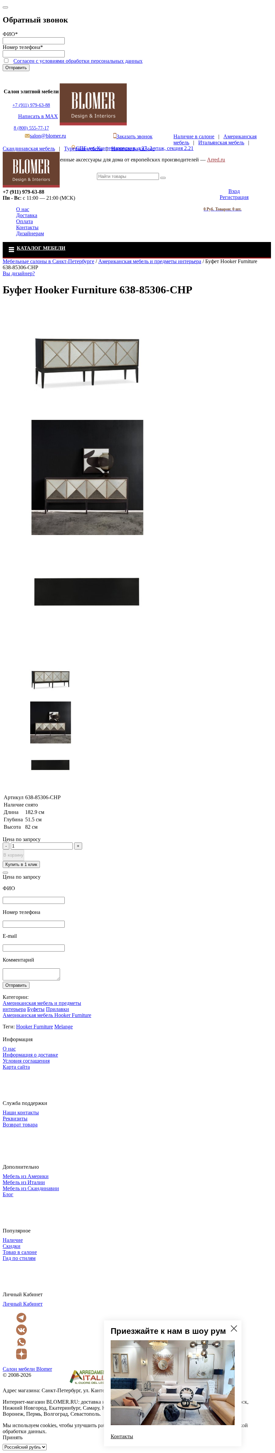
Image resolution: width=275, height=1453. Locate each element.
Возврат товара (20, 1124)
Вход (234, 191)
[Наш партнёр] (90, 1384)
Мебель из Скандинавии (31, 1188)
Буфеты (36, 1009)
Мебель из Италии (24, 1182)
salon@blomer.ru (48, 136)
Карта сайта (16, 1067)
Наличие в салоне (193, 136)
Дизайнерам (30, 233)
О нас (22, 209)
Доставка (26, 215)
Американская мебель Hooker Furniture (47, 1015)
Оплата (24, 221)
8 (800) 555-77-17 (31, 128)
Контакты (27, 227)
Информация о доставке (30, 1055)
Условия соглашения (26, 1061)
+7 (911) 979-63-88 (31, 105)
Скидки (11, 1246)
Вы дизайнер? (19, 273)
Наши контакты (21, 1112)
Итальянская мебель (221, 142)
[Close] (5, 7)
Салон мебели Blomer (27, 1369)
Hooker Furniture (34, 1026)
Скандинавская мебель (29, 148)
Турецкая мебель (83, 148)
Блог (8, 1194)
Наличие (13, 1240)
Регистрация (234, 197)
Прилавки (57, 1009)
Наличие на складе (133, 148)
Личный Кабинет (23, 1304)
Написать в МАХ (38, 116)
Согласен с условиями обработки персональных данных (78, 61)
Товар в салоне (20, 1252)
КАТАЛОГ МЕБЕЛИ (41, 248)
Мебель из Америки (26, 1176)
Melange (63, 1026)
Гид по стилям (19, 1258)
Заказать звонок (134, 136)
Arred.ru (216, 159)
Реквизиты (15, 1118)
